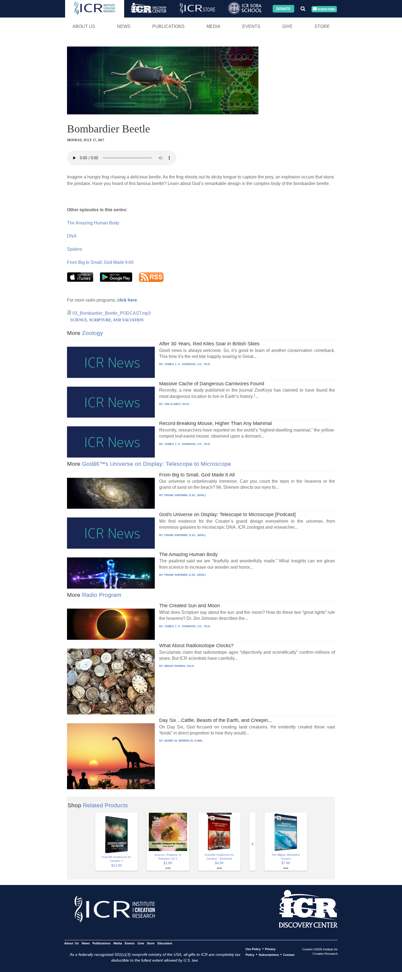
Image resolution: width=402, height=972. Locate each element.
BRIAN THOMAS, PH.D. (179, 665)
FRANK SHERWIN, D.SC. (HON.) (185, 495)
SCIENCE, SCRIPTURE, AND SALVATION (107, 320)
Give (287, 26)
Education (165, 943)
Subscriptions (269, 954)
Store (322, 26)
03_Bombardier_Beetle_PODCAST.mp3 (111, 313)
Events (251, 26)
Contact (289, 954)
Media (213, 26)
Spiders (74, 249)
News (123, 26)
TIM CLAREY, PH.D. (177, 404)
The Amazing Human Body (93, 223)
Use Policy (253, 949)
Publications (168, 26)
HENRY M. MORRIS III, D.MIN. (183, 740)
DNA (72, 236)
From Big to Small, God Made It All (100, 262)
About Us (83, 26)
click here (127, 300)
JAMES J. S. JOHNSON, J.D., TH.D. (187, 364)
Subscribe (326, 9)
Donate (283, 9)
